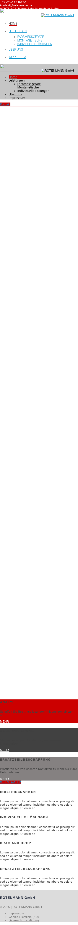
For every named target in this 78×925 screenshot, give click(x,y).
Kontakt (5, 104)
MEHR (4, 721)
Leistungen (18, 31)
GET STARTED (10, 782)
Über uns (16, 49)
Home (13, 23)
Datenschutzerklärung (24, 920)
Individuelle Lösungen (34, 44)
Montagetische (29, 40)
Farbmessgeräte (30, 36)
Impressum (17, 57)
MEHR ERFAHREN (17, 290)
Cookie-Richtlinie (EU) (24, 917)
